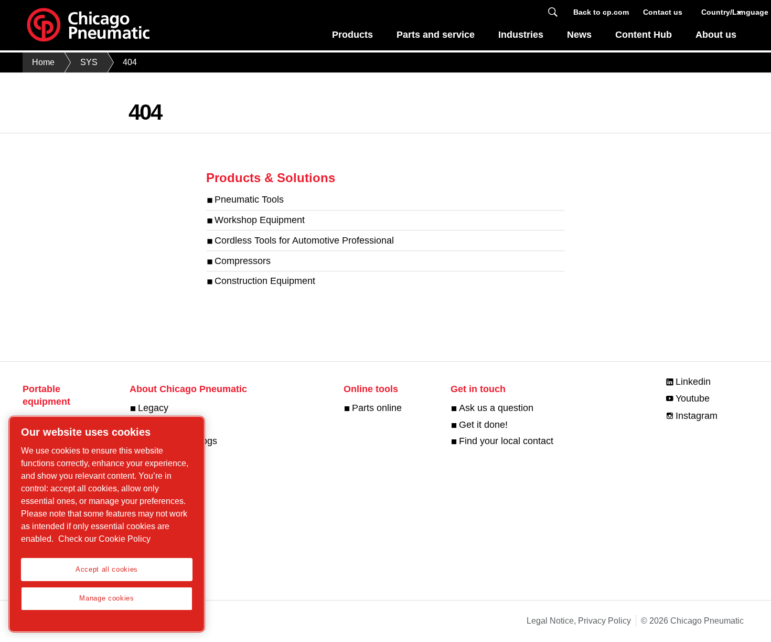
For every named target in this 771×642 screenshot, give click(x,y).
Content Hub (643, 34)
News (579, 34)
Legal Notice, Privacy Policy (579, 620)
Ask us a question (496, 408)
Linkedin (693, 381)
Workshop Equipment (260, 220)
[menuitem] (352, 37)
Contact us (662, 12)
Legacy (153, 408)
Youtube (693, 398)
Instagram (697, 416)
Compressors (243, 261)
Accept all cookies (107, 569)
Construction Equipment (265, 281)
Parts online (377, 408)
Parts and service (436, 34)
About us (715, 34)
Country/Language (722, 12)
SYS (89, 62)
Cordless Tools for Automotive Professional (304, 240)
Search (553, 12)
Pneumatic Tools (249, 199)
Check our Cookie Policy (104, 538)
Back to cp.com (601, 12)
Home (43, 62)
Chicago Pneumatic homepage (88, 25)
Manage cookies (106, 598)
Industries (520, 34)
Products (352, 34)
